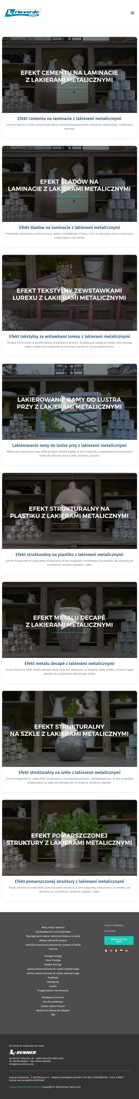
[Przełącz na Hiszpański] (127, 949)
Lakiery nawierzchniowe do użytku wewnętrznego (53, 973)
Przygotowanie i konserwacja (53, 990)
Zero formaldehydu (53, 1001)
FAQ (53, 1014)
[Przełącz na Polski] (122, 949)
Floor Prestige (53, 960)
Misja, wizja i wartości (53, 927)
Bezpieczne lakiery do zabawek (53, 1010)
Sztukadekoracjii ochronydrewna (53, 931)
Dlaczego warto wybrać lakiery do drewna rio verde (53, 936)
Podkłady (53, 977)
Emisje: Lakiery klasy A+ (53, 1006)
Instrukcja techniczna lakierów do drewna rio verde (53, 944)
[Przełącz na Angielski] (112, 949)
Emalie (53, 986)
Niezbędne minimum (53, 997)
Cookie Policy (33, 1087)
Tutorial (53, 949)
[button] (132, 13)
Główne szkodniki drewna (53, 940)
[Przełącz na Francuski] (117, 949)
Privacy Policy (16, 1087)
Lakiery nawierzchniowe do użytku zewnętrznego (53, 969)
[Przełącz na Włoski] (106, 949)
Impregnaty (53, 981)
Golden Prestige (53, 964)
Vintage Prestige (53, 956)
